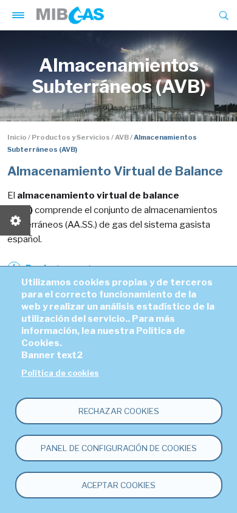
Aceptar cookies (118, 485)
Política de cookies (60, 373)
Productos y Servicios (71, 137)
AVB (122, 137)
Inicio (17, 137)
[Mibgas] (70, 15)
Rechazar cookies (118, 411)
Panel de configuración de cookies (119, 448)
